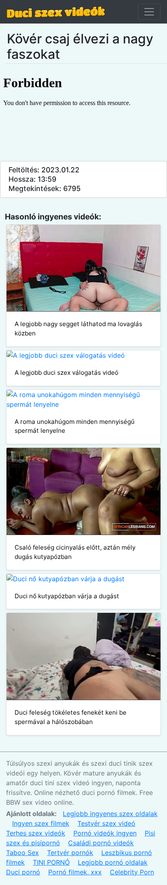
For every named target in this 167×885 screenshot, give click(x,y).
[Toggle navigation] (149, 12)
